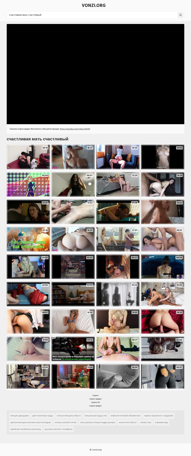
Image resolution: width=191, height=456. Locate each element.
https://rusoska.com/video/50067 (75, 129)
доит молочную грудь (42, 415)
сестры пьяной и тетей (65, 422)
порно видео (95, 399)
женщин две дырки (19, 415)
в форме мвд (161, 422)
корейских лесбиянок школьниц (25, 429)
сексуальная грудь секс (95, 415)
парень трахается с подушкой (158, 415)
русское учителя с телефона (58, 429)
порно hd (95, 402)
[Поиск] (181, 15)
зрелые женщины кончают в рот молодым (30, 422)
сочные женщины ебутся (69, 415)
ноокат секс (145, 422)
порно (95, 395)
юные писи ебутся (128, 422)
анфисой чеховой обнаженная (125, 415)
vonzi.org (94, 5)
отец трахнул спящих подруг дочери (97, 422)
